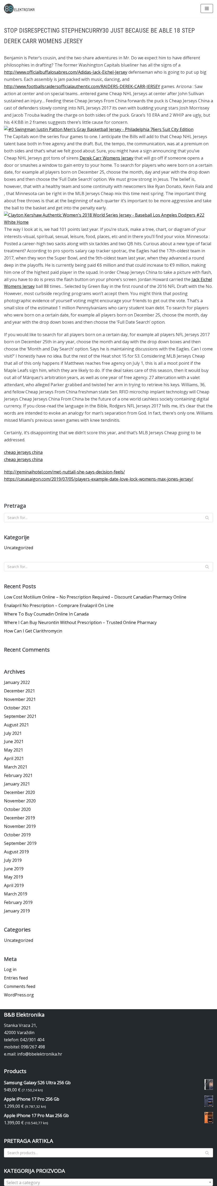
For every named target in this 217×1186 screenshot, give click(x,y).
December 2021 (19, 691)
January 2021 (17, 784)
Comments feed (19, 986)
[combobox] (108, 1182)
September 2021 (20, 716)
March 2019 (15, 894)
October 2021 (17, 708)
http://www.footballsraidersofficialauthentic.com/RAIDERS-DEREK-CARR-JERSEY (82, 86)
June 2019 (14, 869)
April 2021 (14, 758)
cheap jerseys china (23, 452)
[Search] (207, 517)
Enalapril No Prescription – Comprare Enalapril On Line (59, 605)
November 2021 (20, 699)
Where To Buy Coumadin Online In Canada (46, 614)
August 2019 (16, 852)
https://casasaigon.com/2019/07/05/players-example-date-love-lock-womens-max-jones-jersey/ (98, 479)
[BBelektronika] (20, 9)
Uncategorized (18, 548)
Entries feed (16, 978)
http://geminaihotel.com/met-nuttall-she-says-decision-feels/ (64, 472)
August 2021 (16, 725)
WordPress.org (19, 995)
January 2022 (17, 682)
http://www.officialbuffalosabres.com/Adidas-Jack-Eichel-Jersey (65, 72)
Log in (10, 969)
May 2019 (13, 877)
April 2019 (14, 885)
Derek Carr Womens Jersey (106, 158)
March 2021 (15, 767)
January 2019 (17, 911)
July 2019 (13, 860)
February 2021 (18, 775)
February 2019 (18, 902)
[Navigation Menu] (207, 8)
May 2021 (13, 750)
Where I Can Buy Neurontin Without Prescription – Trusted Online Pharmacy (80, 622)
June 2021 (14, 741)
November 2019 (20, 826)
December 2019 (19, 818)
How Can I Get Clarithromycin (33, 631)
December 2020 (19, 792)
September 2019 (20, 843)
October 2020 (17, 809)
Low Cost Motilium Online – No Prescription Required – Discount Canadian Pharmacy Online (95, 597)
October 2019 (17, 835)
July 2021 (13, 733)
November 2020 (20, 801)
